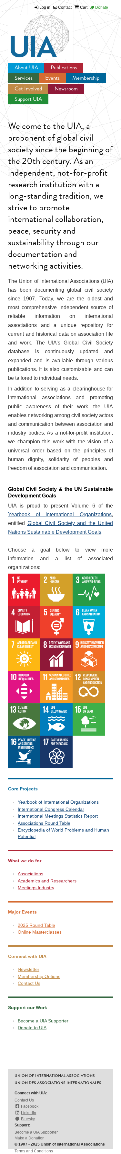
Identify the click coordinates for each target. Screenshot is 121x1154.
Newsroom (66, 89)
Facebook (29, 1106)
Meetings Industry (36, 887)
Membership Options (39, 976)
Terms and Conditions (34, 1151)
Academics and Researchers (47, 880)
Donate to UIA (32, 1027)
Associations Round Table (44, 823)
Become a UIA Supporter (43, 1020)
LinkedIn (28, 1113)
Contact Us (29, 983)
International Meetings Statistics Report (58, 816)
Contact (64, 7)
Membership (85, 78)
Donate (101, 7)
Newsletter (28, 969)
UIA (32, 32)
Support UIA (28, 99)
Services (24, 78)
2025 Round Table (36, 925)
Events (52, 78)
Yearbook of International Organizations (60, 514)
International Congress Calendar (51, 809)
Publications (64, 68)
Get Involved (28, 89)
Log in (44, 7)
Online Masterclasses (40, 932)
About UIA (26, 68)
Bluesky (28, 1119)
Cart (83, 7)
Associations (30, 873)
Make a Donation (30, 1138)
